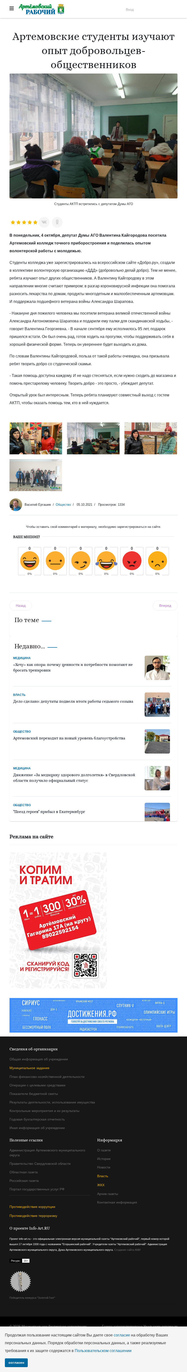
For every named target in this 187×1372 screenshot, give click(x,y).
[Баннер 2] (93, 920)
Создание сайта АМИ (127, 1249)
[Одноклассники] (57, 222)
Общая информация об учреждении (38, 1059)
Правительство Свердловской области (40, 1164)
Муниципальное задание (29, 1068)
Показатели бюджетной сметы (33, 1094)
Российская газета (24, 1181)
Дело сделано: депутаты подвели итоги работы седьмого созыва (73, 701)
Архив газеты (107, 1194)
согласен (16, 1362)
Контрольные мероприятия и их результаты (44, 1111)
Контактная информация (117, 1202)
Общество (63, 504)
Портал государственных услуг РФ (37, 1189)
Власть (19, 695)
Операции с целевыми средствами (37, 1085)
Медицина (22, 658)
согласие (122, 1335)
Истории (104, 1159)
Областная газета (23, 1172)
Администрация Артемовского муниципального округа (47, 1152)
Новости (103, 1167)
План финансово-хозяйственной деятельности (46, 1077)
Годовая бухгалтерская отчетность (37, 1119)
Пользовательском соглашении (103, 1351)
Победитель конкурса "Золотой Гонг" (32, 1297)
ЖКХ (100, 1185)
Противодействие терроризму (33, 1216)
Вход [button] (130, 9)
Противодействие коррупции (32, 1207)
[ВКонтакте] (44, 222)
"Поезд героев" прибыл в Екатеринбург (49, 811)
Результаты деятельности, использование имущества (52, 1102)
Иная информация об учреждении (37, 1128)
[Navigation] (11, 8)
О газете (104, 1150)
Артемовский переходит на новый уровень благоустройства (69, 738)
